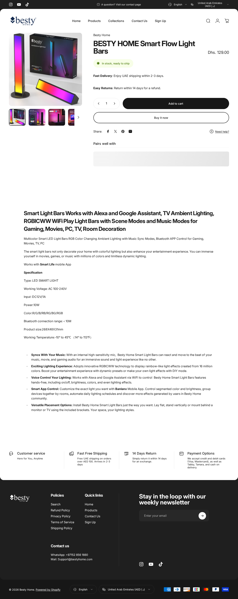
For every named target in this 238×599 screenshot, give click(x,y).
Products (91, 510)
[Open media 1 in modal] (45, 69)
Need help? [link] (222, 131)
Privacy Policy (60, 516)
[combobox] (177, 4)
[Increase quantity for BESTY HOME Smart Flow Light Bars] (115, 103)
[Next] (72, 75)
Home (89, 504)
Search (55, 504)
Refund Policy (60, 510)
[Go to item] (17, 117)
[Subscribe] (202, 516)
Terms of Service (62, 522)
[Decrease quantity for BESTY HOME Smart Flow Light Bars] (98, 103)
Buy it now (161, 118)
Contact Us (92, 516)
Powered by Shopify (48, 589)
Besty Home (101, 35)
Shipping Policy (61, 528)
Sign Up (90, 522)
